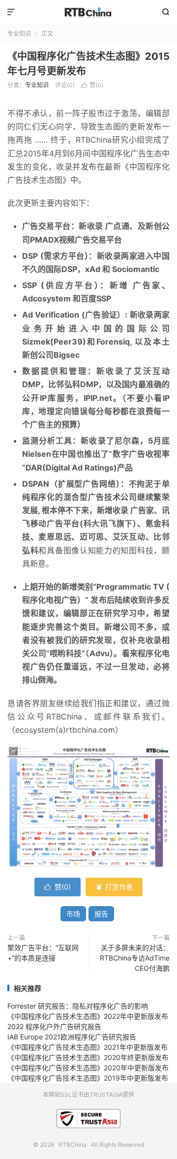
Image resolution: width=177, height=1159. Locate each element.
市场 (73, 914)
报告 (101, 914)
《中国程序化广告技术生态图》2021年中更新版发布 (87, 1047)
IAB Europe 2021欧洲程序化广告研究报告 (71, 1037)
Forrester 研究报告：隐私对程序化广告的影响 (77, 1006)
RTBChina (88, 12)
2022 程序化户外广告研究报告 (54, 1026)
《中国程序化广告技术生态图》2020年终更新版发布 (88, 1057)
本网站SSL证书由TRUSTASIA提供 (88, 1094)
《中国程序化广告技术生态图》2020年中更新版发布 (88, 1067)
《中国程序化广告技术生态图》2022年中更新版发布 (87, 1016)
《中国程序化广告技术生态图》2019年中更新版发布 (87, 1078)
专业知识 (19, 33)
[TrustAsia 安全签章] (88, 1120)
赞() (92, 85)
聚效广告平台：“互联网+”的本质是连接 (43, 952)
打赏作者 (114, 887)
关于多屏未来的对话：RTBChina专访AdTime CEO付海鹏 (135, 957)
